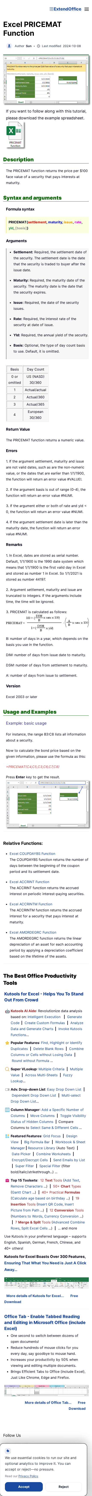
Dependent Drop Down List (34, 1095)
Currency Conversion (61, 1216)
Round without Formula (30, 1061)
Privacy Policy (28, 1476)
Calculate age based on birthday (38, 1198)
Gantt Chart (21, 1192)
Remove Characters (27, 1186)
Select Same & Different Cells (54, 1127)
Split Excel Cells (34, 1228)
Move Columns (42, 1115)
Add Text (71, 1180)
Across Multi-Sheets (41, 1075)
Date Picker (21, 1154)
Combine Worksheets (53, 1154)
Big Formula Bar (37, 1142)
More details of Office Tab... (48, 1402)
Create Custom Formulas (45, 1023)
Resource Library (41, 1148)
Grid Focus (52, 1136)
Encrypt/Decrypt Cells (30, 1160)
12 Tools (51, 1180)
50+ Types (67, 1186)
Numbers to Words (27, 1216)
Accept (24, 1487)
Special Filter (49, 1166)
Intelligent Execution (44, 1017)
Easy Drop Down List (64, 1089)
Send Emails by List (69, 1160)
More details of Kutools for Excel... (35, 1296)
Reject (64, 1487)
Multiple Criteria (51, 1069)
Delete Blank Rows (48, 1049)
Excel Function (32, 853)
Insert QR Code (50, 1204)
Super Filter (24, 1166)
